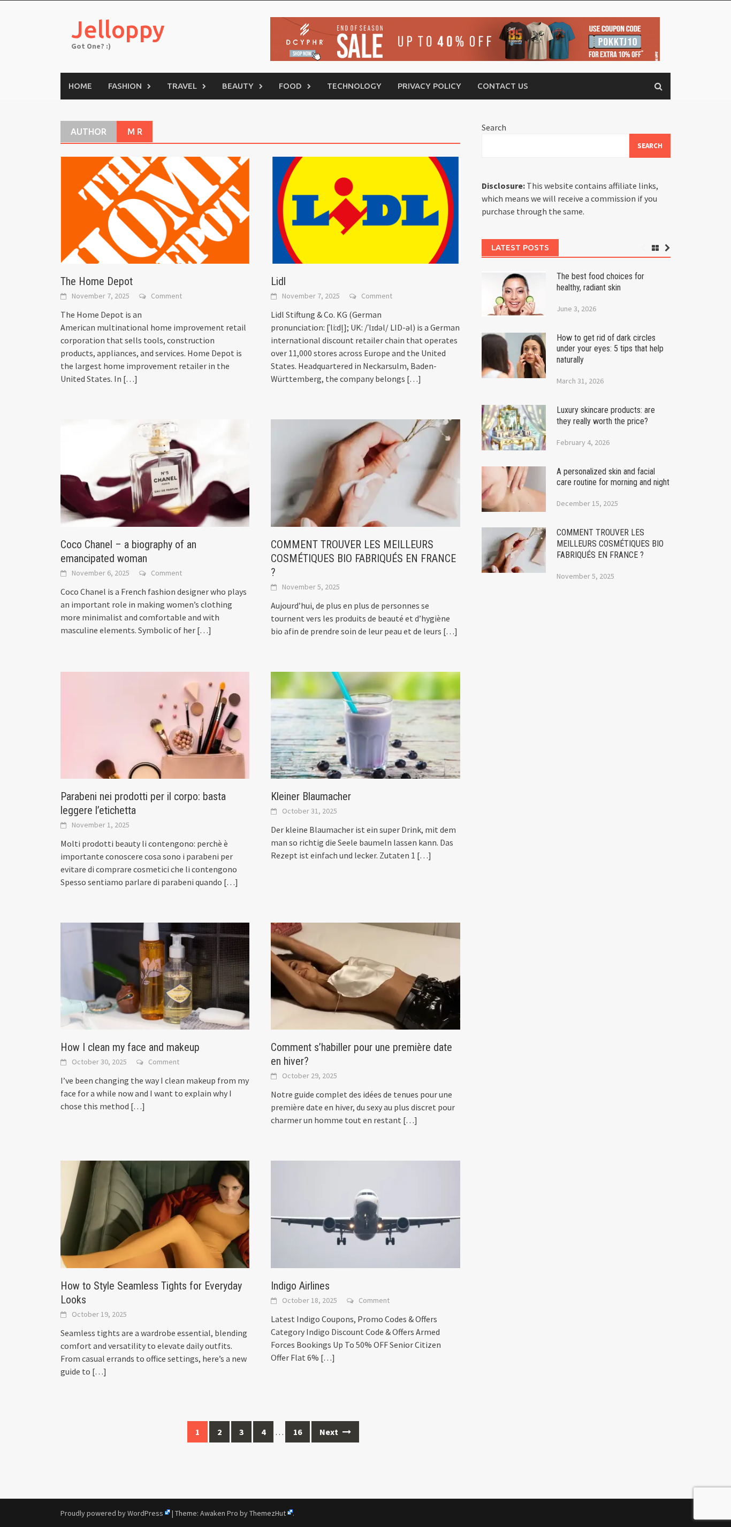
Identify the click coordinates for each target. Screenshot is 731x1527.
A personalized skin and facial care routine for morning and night (613, 477)
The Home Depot (96, 281)
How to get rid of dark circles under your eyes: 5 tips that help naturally (610, 349)
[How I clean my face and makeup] (154, 975)
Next (329, 1431)
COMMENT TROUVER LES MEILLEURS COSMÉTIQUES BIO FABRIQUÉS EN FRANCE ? (363, 558)
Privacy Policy (429, 85)
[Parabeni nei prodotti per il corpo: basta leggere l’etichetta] (154, 724)
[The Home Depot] (154, 209)
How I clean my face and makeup (130, 1047)
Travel (182, 85)
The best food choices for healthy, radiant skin (600, 282)
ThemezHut (267, 1513)
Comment (166, 296)
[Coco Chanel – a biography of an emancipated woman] (154, 471)
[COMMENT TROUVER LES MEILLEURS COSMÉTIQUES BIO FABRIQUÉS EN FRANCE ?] (365, 471)
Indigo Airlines (300, 1285)
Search (494, 127)
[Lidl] (365, 209)
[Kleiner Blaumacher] (365, 724)
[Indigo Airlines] (365, 1213)
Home (80, 85)
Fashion (125, 85)
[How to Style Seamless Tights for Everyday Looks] (154, 1213)
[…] (129, 378)
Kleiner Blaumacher (311, 796)
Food (290, 85)
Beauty (238, 85)
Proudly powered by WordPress (111, 1513)
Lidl (278, 281)
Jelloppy (118, 29)
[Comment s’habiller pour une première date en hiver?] (365, 975)
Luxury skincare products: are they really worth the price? (606, 415)
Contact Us (502, 85)
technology (354, 85)
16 (297, 1431)
